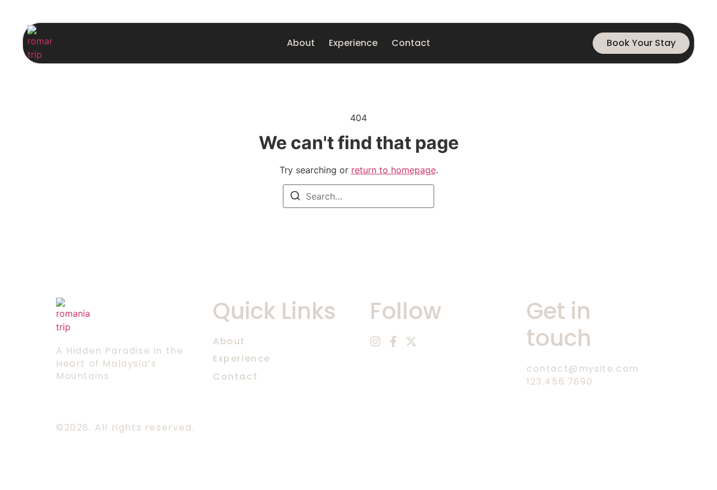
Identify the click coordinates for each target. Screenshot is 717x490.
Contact (411, 43)
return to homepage (393, 169)
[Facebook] (393, 341)
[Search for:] (358, 196)
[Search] (295, 197)
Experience (353, 43)
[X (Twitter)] (411, 341)
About (301, 43)
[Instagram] (375, 341)
